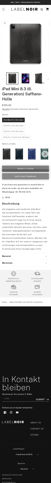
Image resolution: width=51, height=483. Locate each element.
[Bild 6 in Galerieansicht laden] (25, 78)
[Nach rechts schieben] (48, 79)
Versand (6, 109)
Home (4, 302)
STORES (34, 435)
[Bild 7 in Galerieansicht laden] (38, 78)
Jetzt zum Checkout (25, 176)
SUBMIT (40, 399)
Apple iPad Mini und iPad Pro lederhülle (26, 302)
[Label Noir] (24, 9)
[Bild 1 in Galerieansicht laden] (12, 78)
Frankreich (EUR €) (24, 454)
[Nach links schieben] (3, 79)
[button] (3, 9)
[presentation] (45, 153)
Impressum (6, 478)
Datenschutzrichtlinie (12, 475)
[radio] (13, 120)
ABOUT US (35, 422)
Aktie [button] (7, 197)
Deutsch (24, 469)
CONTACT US (36, 429)
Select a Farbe (9, 144)
